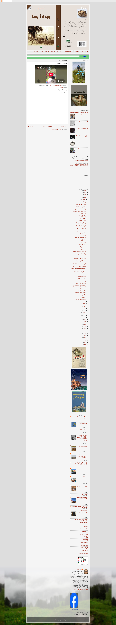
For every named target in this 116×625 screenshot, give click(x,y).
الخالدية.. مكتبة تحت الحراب (80, 209)
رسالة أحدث (64, 126)
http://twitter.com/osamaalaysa (81, 160)
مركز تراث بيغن (82, 274)
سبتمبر (83, 303)
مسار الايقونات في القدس (80, 272)
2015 (85, 330)
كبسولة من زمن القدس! (81, 206)
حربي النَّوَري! (83, 233)
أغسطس (83, 305)
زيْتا (87, 532)
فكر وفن (86, 536)
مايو (84, 310)
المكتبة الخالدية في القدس (80, 228)
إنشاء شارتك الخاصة (75, 609)
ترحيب (84, 281)
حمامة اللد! (83, 230)
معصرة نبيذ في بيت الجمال (80, 292)
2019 (85, 323)
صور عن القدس (82, 215)
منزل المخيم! (83, 253)
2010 (85, 338)
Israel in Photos (83, 421)
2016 (85, 328)
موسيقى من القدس (82, 256)
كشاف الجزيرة (85, 537)
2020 (85, 321)
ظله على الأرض (60, 51)
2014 (85, 331)
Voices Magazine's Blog (81, 476)
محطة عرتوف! (83, 297)
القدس (61, 87)
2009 (85, 340)
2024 (85, 194)
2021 (85, 319)
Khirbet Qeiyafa (84, 547)
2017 (85, 326)
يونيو (84, 308)
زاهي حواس (85, 529)
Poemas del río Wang (82, 416)
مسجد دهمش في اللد (81, 246)
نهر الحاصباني (83, 249)
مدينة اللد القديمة (82, 240)
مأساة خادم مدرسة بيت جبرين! (79, 285)
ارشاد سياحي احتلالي (81, 254)
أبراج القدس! (83, 213)
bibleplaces (85, 544)
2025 (85, 192)
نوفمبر (84, 201)
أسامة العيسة (79, 569)
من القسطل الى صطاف (81, 231)
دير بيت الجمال (83, 294)
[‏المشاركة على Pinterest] (39, 85)
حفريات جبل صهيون (84, 528)
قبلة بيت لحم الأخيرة (38, 51)
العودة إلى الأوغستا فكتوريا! (80, 223)
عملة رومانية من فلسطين (83, 128)
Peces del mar (84, 417)
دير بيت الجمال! (82, 288)
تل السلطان (85, 526)
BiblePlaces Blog (83, 429)
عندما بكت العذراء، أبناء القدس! (79, 258)
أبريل (84, 312)
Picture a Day (84, 434)
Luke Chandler (85, 550)
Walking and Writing (82, 497)
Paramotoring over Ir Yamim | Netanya (83, 423)
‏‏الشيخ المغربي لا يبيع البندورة (82, 121)
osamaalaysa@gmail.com (82, 161)
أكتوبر (84, 301)
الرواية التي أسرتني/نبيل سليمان (79, 251)
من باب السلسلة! (82, 220)
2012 (85, 335)
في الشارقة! (83, 295)
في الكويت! (83, 238)
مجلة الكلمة (85, 539)
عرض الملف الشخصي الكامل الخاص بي (80, 589)
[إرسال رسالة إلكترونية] (47, 85)
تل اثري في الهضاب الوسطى (80, 261)
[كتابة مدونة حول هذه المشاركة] (43, 85)
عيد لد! (84, 235)
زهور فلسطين (85, 531)
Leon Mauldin (85, 548)
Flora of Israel (83, 522)
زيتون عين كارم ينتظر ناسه (80, 283)
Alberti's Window (83, 510)
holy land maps (84, 545)
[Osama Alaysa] (74, 607)
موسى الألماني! (82, 207)
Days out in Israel (83, 468)
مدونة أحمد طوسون (83, 453)
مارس (84, 313)
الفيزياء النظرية (84, 494)
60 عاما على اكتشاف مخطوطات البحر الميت (79, 112)
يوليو (84, 306)
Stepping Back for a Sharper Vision (83, 478)
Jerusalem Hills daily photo (80, 445)
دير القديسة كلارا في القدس (80, 237)
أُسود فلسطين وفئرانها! (81, 202)
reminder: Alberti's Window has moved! (83, 512)
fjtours (85, 485)
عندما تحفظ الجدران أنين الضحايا (79, 211)
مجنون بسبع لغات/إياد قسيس (80, 271)
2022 (85, 197)
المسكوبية (77, 51)
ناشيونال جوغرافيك (84, 540)
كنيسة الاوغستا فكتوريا (81, 216)
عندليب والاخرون (69, 51)
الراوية (84, 7)
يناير (84, 317)
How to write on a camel (82, 498)
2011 (85, 337)
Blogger (49, 619)
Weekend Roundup (83, 430)
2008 (85, 342)
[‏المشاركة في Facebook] (41, 85)
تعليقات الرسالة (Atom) (56, 129)
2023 (85, 196)
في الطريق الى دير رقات (81, 299)
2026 (85, 190)
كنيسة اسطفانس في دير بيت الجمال (78, 286)
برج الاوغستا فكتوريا (82, 218)
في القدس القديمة (82, 276)
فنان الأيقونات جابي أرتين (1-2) (79, 266)
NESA (86, 552)
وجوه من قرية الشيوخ (83, 114)
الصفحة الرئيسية (84, 51)
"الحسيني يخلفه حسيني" (81, 260)
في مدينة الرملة (82, 247)
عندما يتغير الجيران (82, 278)
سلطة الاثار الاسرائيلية (83, 534)
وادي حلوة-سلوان (84, 542)
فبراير (84, 315)
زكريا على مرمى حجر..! (83, 148)
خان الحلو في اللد (82, 244)
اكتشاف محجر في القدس (81, 204)
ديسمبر (83, 199)
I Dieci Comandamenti (82, 446)
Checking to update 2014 (82, 486)
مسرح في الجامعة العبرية (80, 222)
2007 (85, 344)
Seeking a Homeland (82, 462)
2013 (85, 333)
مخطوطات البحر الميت (50, 51)
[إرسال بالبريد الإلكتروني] (44, 85)
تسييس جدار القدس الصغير (80, 279)
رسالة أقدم (31, 126)
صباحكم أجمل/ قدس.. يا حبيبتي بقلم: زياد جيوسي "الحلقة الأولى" (82, 456)
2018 (85, 324)
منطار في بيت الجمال (81, 290)
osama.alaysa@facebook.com (81, 164)
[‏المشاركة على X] (42, 85)
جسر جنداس (83, 242)
